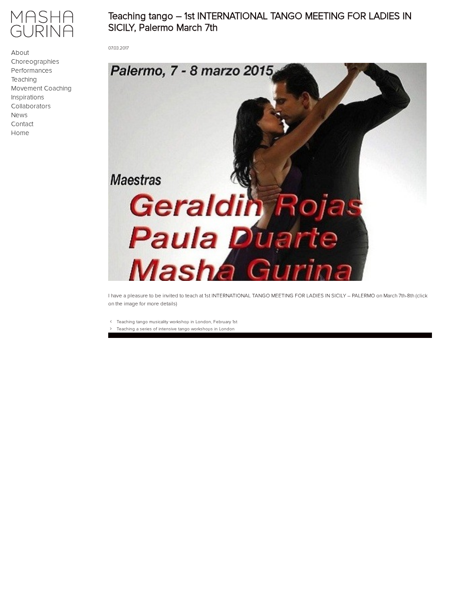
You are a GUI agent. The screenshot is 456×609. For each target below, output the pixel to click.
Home (20, 133)
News (19, 115)
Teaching (24, 79)
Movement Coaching (41, 88)
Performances (31, 70)
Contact (22, 124)
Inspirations (27, 97)
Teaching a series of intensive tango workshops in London (176, 329)
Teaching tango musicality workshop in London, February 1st (177, 322)
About (20, 53)
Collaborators (31, 106)
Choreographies (35, 62)
